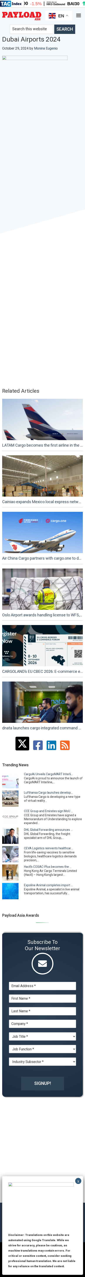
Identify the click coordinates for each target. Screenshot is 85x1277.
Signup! (42, 1083)
